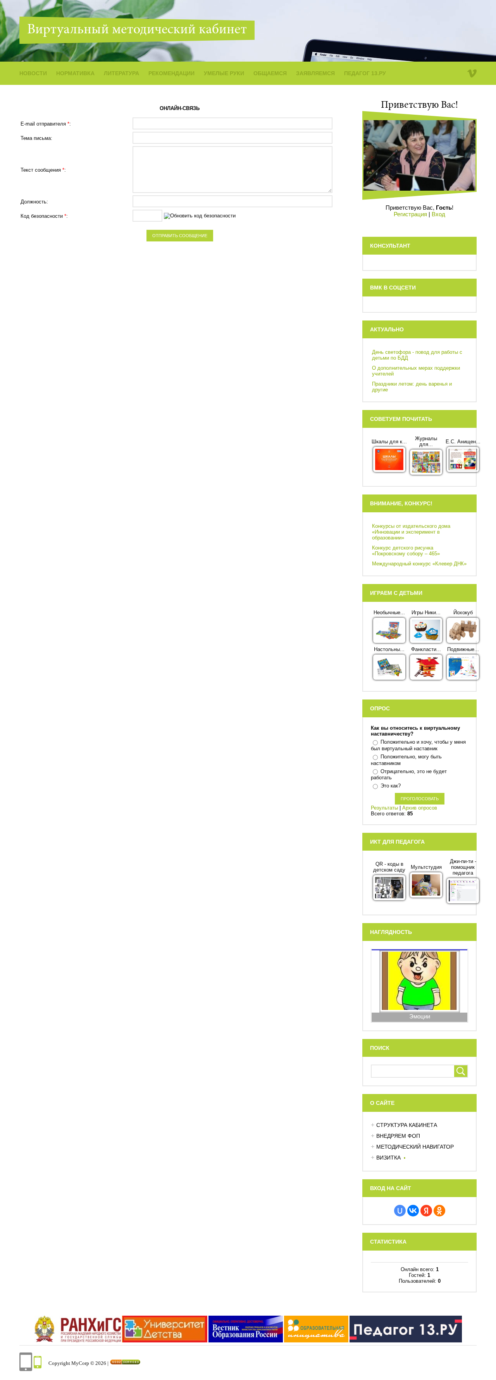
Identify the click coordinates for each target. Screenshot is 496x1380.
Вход (438, 214)
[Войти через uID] (400, 1210)
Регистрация (410, 214)
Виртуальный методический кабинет (137, 30)
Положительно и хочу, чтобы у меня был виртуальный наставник (418, 745)
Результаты (384, 808)
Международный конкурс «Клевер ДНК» (419, 564)
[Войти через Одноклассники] (439, 1210)
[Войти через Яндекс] (426, 1210)
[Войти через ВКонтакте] (413, 1210)
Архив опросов (419, 808)
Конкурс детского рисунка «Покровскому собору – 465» (406, 550)
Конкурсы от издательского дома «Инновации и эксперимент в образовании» (411, 532)
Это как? (391, 786)
